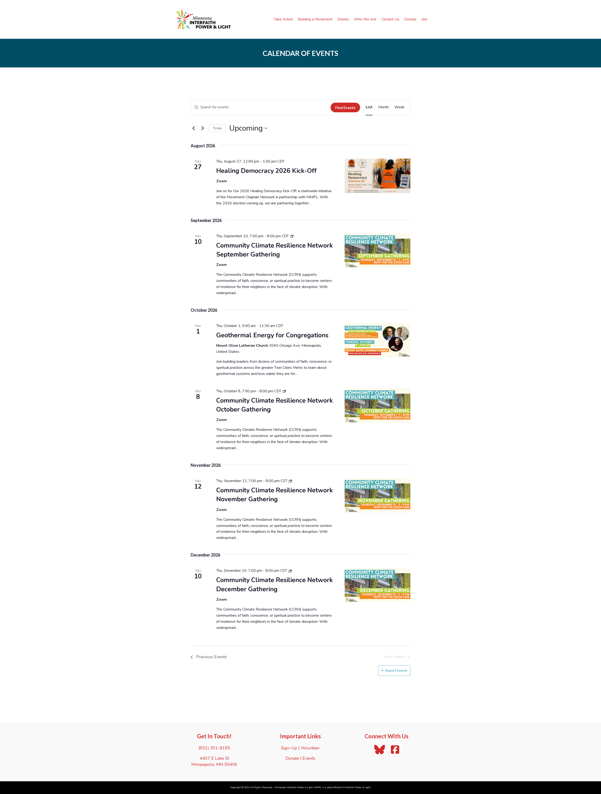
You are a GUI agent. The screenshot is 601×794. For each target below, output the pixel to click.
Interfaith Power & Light (357, 787)
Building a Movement (315, 19)
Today (217, 128)
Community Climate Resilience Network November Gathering (274, 495)
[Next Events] (202, 128)
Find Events (345, 107)
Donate (410, 19)
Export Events (396, 670)
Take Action (283, 19)
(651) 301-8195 (214, 748)
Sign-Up (289, 748)
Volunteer (310, 748)
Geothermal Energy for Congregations (272, 335)
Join (424, 19)
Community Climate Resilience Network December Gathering (274, 584)
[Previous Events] (193, 128)
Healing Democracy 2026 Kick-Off (266, 171)
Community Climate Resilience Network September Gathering (274, 250)
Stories (343, 19)
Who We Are (365, 19)
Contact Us (390, 19)
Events (309, 758)
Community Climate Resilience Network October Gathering (274, 405)
